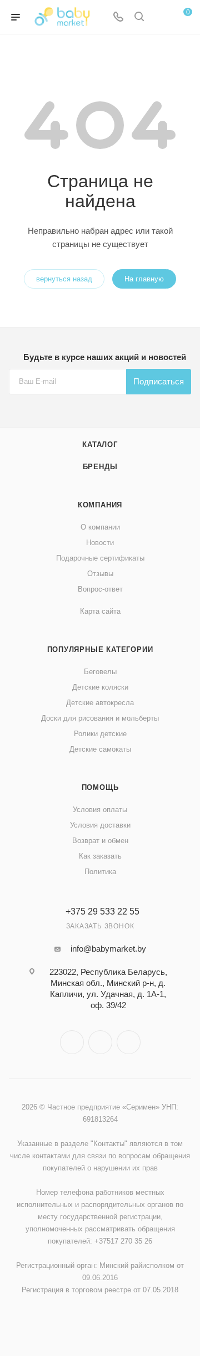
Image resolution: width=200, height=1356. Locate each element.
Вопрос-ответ (100, 589)
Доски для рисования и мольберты (100, 718)
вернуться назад (64, 279)
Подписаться (158, 381)
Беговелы (100, 671)
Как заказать (100, 856)
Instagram (72, 1042)
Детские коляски (100, 687)
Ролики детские (100, 734)
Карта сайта (100, 611)
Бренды (100, 467)
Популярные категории (100, 649)
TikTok (129, 1042)
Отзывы (100, 573)
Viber (100, 1042)
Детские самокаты (100, 749)
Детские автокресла (100, 702)
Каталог (100, 444)
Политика (100, 871)
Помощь (100, 787)
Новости (100, 542)
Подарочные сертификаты (100, 558)
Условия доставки (100, 825)
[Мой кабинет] (160, 17)
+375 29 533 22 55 (102, 911)
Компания (100, 505)
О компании (100, 527)
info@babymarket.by (108, 948)
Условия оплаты (100, 809)
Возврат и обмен (100, 840)
